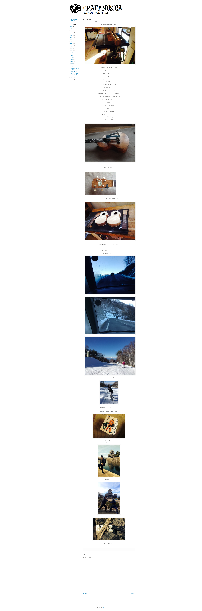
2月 (72, 65)
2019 (71, 39)
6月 (72, 57)
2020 (71, 37)
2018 (71, 41)
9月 (72, 52)
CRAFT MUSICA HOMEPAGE (73, 20)
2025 (71, 28)
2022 (71, 34)
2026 (71, 26)
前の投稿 (132, 593)
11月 (72, 48)
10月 (72, 50)
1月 (72, 66)
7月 (72, 55)
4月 (72, 61)
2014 (71, 79)
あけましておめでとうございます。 (75, 74)
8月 (72, 54)
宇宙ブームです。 (75, 71)
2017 (71, 43)
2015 (71, 77)
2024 (71, 30)
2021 (71, 35)
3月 (72, 63)
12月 (72, 46)
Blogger (103, 607)
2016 (71, 45)
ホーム (108, 593)
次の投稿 (85, 593)
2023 (71, 32)
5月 (72, 59)
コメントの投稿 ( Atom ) (90, 596)
